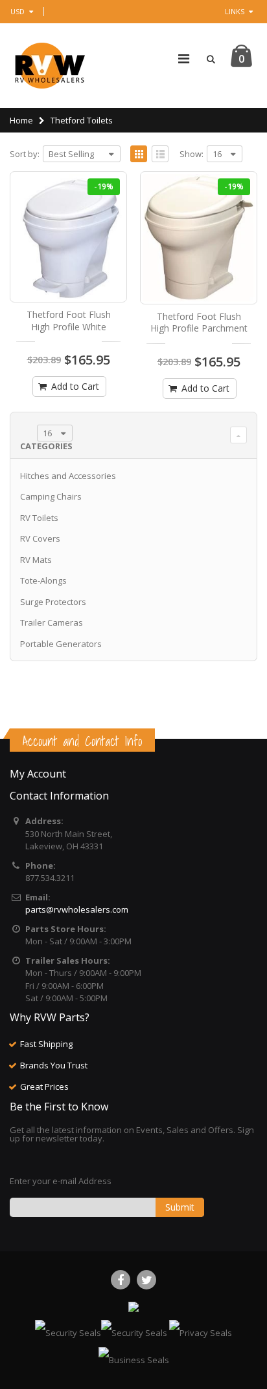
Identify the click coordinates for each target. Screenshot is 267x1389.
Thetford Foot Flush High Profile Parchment (199, 322)
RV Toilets (39, 518)
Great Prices (44, 1086)
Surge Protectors (53, 602)
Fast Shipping (46, 1044)
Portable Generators (61, 644)
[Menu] (183, 58)
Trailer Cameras (51, 622)
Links (234, 11)
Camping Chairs (51, 496)
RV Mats (36, 560)
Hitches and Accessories (68, 476)
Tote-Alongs (43, 580)
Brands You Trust (53, 1065)
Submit (179, 1207)
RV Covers (40, 538)
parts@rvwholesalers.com (76, 909)
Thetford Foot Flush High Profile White (69, 320)
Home (21, 120)
